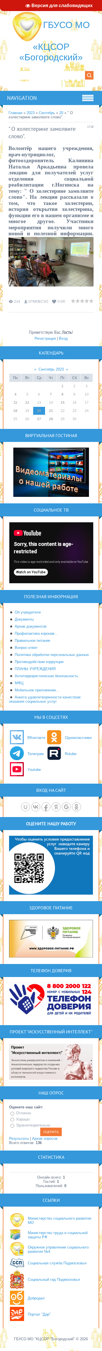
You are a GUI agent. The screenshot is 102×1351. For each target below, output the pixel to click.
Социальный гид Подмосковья (54, 1279)
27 (39, 419)
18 (15, 411)
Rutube (70, 754)
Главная (15, 113)
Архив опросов (45, 1138)
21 (51, 411)
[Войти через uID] (25, 806)
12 (27, 403)
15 (63, 403)
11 (15, 403)
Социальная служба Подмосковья (57, 1263)
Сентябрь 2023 (51, 369)
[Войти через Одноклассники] (76, 806)
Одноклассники (78, 738)
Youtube (34, 770)
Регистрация (45, 338)
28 (51, 419)
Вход (63, 338)
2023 (31, 113)
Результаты (19, 1138)
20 (61, 113)
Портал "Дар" (39, 1314)
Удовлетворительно (33, 1125)
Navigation (22, 98)
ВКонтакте (36, 738)
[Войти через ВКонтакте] (35, 806)
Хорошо (22, 1119)
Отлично (23, 1113)
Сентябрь (47, 113)
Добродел (36, 1298)
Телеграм (35, 754)
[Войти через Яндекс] (56, 806)
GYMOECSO (38, 301)
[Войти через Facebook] (45, 806)
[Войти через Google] (66, 806)
